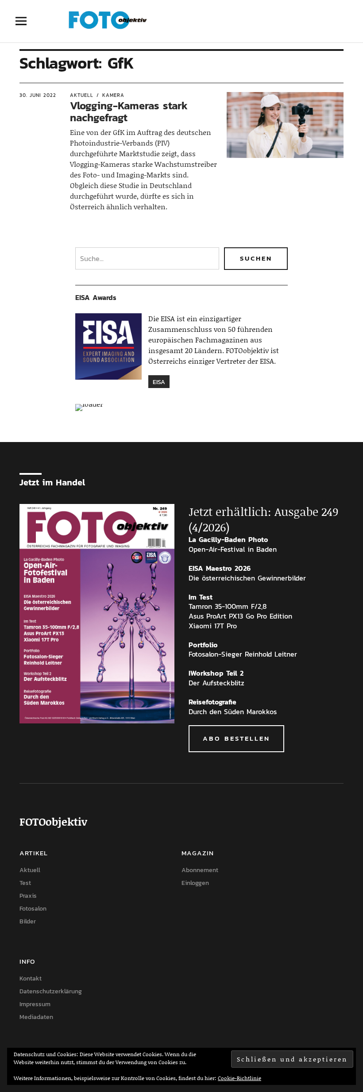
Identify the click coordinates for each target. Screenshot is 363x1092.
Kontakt (30, 978)
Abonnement (200, 870)
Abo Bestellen (236, 738)
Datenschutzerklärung (50, 991)
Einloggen (195, 883)
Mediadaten (36, 1017)
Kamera (113, 95)
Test (25, 883)
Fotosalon (32, 908)
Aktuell (81, 95)
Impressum (34, 1004)
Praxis (28, 895)
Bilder (27, 921)
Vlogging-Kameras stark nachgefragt (129, 111)
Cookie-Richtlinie (239, 1078)
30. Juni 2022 (37, 95)
